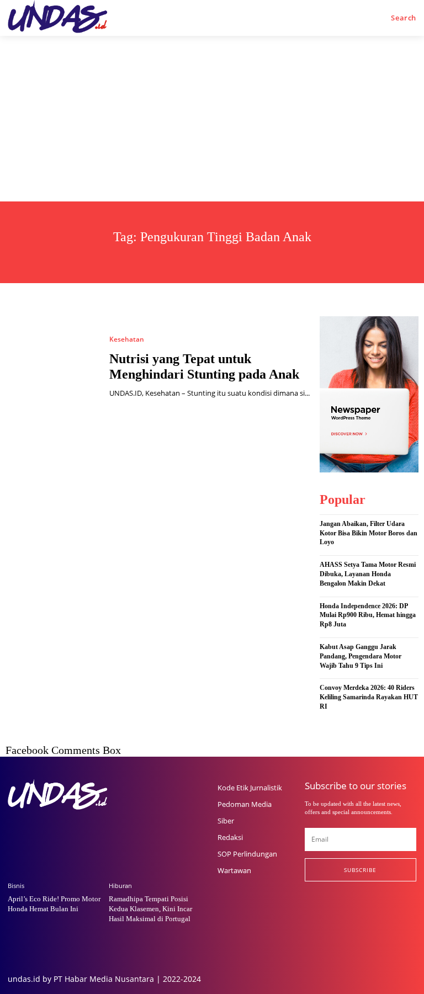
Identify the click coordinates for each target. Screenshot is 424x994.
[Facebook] (307, 903)
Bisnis (16, 886)
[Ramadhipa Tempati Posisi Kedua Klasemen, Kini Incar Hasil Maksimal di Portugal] (156, 837)
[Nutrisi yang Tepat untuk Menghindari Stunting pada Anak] (52, 367)
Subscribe (360, 870)
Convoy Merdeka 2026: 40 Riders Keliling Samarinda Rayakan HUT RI (369, 697)
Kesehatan (126, 339)
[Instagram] (330, 903)
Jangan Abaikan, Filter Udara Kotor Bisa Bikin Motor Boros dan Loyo (368, 533)
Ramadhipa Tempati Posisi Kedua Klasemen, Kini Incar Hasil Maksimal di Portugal (150, 909)
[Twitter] (353, 903)
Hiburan (120, 886)
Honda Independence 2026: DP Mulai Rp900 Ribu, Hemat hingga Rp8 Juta (368, 615)
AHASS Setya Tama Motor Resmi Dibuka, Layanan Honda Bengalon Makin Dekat (368, 574)
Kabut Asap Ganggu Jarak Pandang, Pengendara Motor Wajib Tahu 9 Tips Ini (360, 656)
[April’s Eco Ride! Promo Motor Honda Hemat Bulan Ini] (55, 837)
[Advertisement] (212, 118)
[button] (403, 18)
